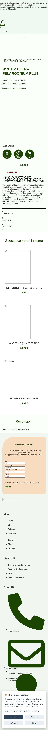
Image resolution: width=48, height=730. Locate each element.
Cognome (8, 465)
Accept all (13, 717)
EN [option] (6, 31)
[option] (6, 32)
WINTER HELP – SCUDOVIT (24, 398)
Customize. (34, 706)
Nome (7, 461)
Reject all (34, 717)
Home (6, 59)
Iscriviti (7, 486)
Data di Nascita (11, 470)
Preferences (14, 723)
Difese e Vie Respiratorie (27, 59)
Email (7, 474)
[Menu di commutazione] (24, 37)
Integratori (13, 59)
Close (34, 723)
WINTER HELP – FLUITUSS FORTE (24, 288)
